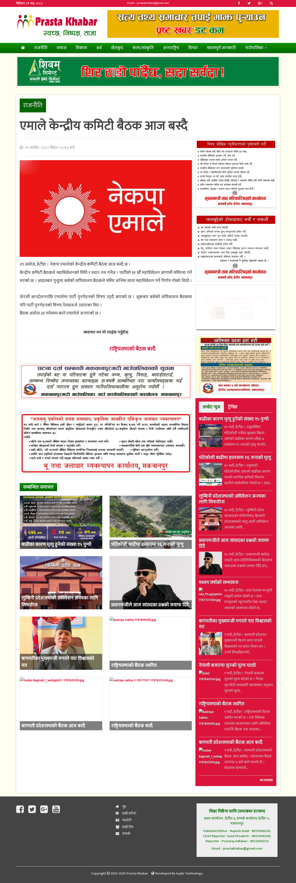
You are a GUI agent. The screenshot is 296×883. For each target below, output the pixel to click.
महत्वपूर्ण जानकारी (221, 47)
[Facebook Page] (21, 809)
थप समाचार (266, 780)
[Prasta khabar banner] (193, 24)
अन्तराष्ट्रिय (171, 47)
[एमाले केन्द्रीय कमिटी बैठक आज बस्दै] (106, 208)
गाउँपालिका (254, 47)
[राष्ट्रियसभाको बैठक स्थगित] (151, 643)
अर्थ (99, 47)
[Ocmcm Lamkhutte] (235, 247)
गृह (123, 807)
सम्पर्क (125, 834)
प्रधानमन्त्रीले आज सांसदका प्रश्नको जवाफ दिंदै (234, 544)
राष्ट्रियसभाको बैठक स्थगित (221, 704)
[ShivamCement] (148, 71)
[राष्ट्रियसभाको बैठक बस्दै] (151, 703)
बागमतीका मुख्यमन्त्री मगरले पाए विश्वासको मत (235, 624)
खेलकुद (117, 47)
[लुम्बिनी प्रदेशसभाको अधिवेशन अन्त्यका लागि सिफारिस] (61, 582)
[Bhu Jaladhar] (106, 442)
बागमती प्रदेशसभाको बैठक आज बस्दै (230, 742)
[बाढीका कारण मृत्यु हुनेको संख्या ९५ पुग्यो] (61, 522)
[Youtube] (56, 809)
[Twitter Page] (33, 809)
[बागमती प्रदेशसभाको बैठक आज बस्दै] (61, 703)
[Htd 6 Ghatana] (235, 365)
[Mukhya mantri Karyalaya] (235, 174)
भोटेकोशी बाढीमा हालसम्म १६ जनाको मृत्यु (235, 458)
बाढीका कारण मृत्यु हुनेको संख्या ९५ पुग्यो (234, 419)
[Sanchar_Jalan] (235, 308)
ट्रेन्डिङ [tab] (232, 407)
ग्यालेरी (126, 820)
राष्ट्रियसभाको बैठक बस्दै (132, 349)
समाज (61, 47)
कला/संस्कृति (143, 47)
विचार (193, 47)
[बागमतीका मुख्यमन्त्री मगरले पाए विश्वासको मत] (61, 643)
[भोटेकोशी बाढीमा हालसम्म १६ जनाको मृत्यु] (151, 522)
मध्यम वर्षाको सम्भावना (218, 583)
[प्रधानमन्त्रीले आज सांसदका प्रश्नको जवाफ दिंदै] (151, 582)
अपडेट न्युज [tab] (211, 407)
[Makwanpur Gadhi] (106, 381)
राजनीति (40, 47)
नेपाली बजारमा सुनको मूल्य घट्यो (227, 665)
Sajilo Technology (189, 873)
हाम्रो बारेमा (128, 813)
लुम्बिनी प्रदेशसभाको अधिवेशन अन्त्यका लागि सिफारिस (232, 499)
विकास (81, 47)
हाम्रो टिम (127, 827)
